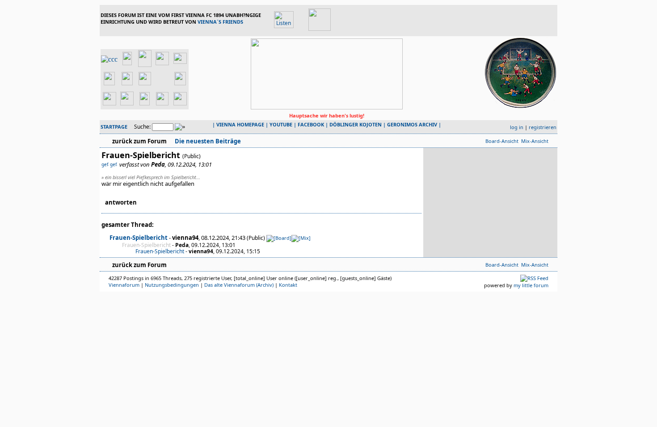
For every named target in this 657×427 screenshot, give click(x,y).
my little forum (531, 285)
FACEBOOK (311, 124)
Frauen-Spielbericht (139, 238)
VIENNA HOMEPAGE (240, 124)
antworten (121, 202)
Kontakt (288, 284)
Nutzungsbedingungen (172, 284)
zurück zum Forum (139, 141)
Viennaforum (124, 284)
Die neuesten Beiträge (207, 141)
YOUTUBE (281, 124)
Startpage (114, 126)
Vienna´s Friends (220, 21)
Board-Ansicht (501, 141)
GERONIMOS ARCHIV (412, 124)
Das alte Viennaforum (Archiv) (239, 284)
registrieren (542, 127)
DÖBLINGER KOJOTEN (355, 124)
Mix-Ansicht (534, 141)
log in (516, 127)
